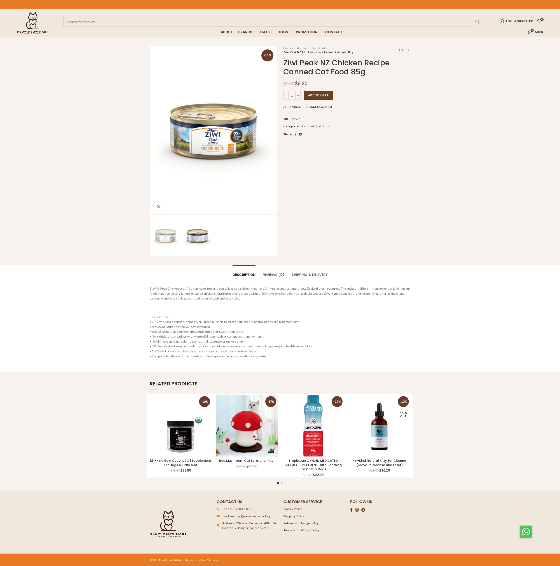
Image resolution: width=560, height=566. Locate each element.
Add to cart (318, 95)
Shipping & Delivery (310, 274)
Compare (294, 106)
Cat (296, 48)
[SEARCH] (477, 22)
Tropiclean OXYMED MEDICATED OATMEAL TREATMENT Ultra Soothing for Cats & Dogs (313, 464)
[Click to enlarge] (158, 206)
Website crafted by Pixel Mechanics (199, 560)
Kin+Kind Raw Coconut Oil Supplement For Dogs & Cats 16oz (180, 462)
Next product (408, 50)
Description (244, 274)
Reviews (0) (273, 274)
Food (306, 48)
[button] (526, 532)
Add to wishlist (321, 106)
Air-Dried (319, 48)
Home (287, 48)
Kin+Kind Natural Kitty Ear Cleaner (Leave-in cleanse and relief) (379, 462)
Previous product (399, 50)
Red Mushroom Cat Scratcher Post (247, 460)
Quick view (208, 411)
